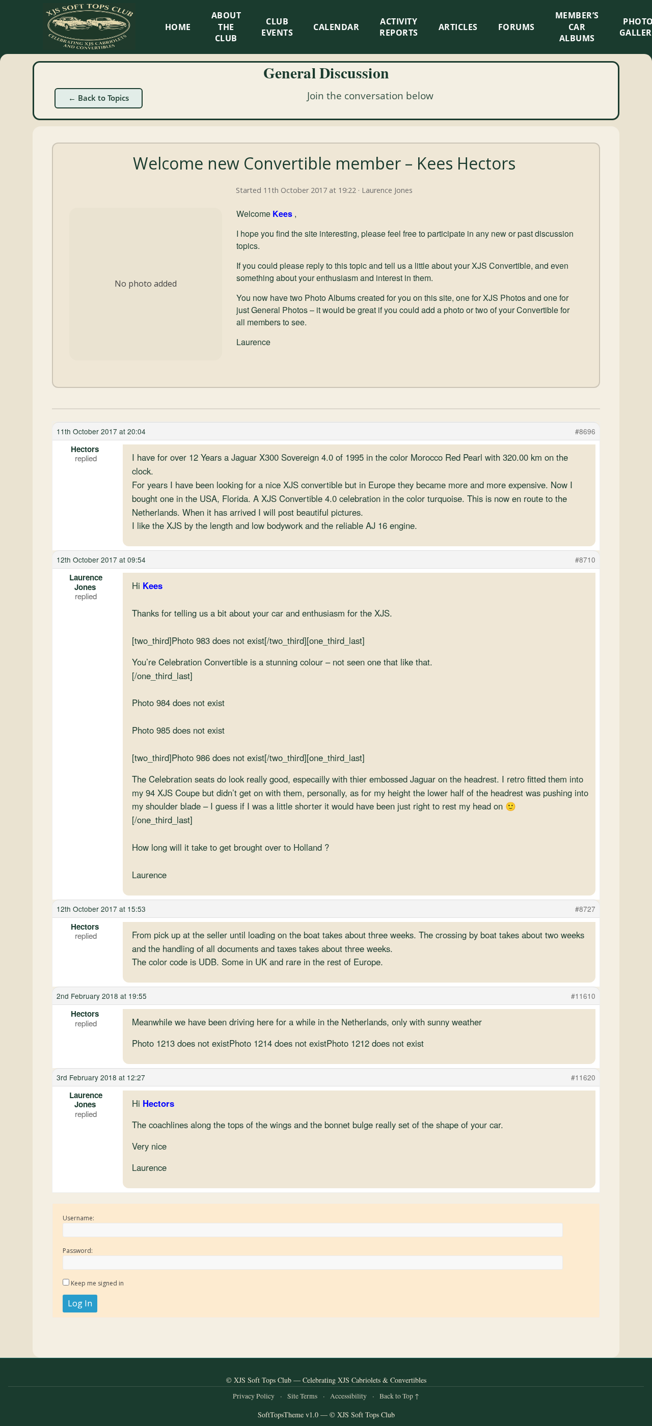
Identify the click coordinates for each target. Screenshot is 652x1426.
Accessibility (348, 1396)
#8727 (585, 908)
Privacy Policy (254, 1396)
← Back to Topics (98, 98)
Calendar (336, 27)
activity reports (398, 27)
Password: (78, 1250)
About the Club (226, 27)
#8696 (585, 431)
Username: (78, 1218)
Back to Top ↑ (399, 1396)
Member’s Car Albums (577, 27)
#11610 (583, 995)
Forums (516, 27)
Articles (458, 27)
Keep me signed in (97, 1283)
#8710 (585, 559)
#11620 (583, 1077)
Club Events (277, 27)
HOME (178, 27)
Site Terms (302, 1396)
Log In (80, 1303)
